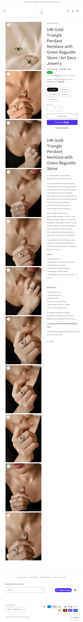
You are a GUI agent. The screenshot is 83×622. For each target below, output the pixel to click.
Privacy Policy (22, 577)
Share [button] (51, 341)
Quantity (49, 104)
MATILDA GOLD (14, 617)
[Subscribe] (41, 590)
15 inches (64, 90)
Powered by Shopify (24, 617)
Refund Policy (33, 577)
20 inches (52, 99)
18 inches (64, 94)
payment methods (59, 577)
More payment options (62, 127)
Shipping (58, 75)
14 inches (52, 90)
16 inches (52, 94)
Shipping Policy (45, 577)
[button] (4, 11)
